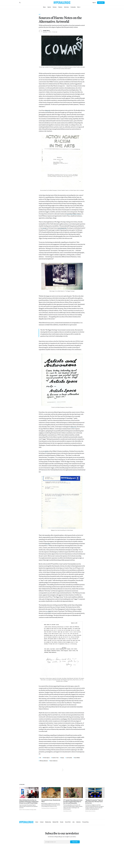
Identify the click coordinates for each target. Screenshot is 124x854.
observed (47, 110)
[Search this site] (20, 3)
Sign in (94, 2)
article (46, 451)
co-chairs (48, 611)
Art (40, 14)
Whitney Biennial (44, 760)
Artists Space (46, 757)
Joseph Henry (46, 30)
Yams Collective (53, 760)
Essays (62, 757)
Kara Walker (77, 757)
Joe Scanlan (69, 757)
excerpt (44, 228)
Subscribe (100, 2)
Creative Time (55, 757)
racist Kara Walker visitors (74, 214)
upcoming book (62, 228)
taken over (73, 426)
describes (47, 543)
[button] (78, 7)
